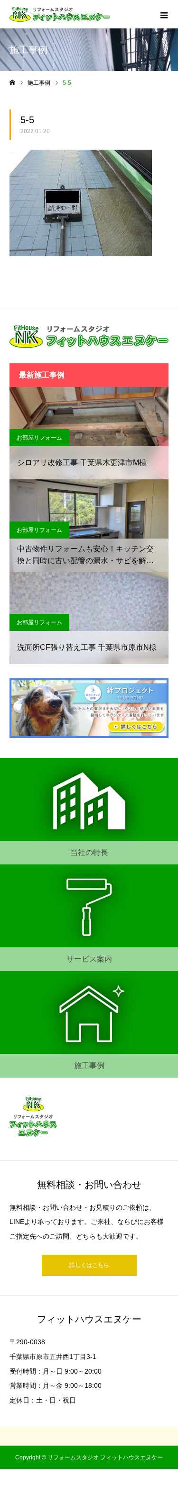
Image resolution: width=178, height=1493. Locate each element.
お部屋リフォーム (39, 437)
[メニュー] (163, 14)
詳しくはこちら (89, 1265)
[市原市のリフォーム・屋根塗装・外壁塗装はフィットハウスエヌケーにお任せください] (59, 14)
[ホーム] (12, 83)
